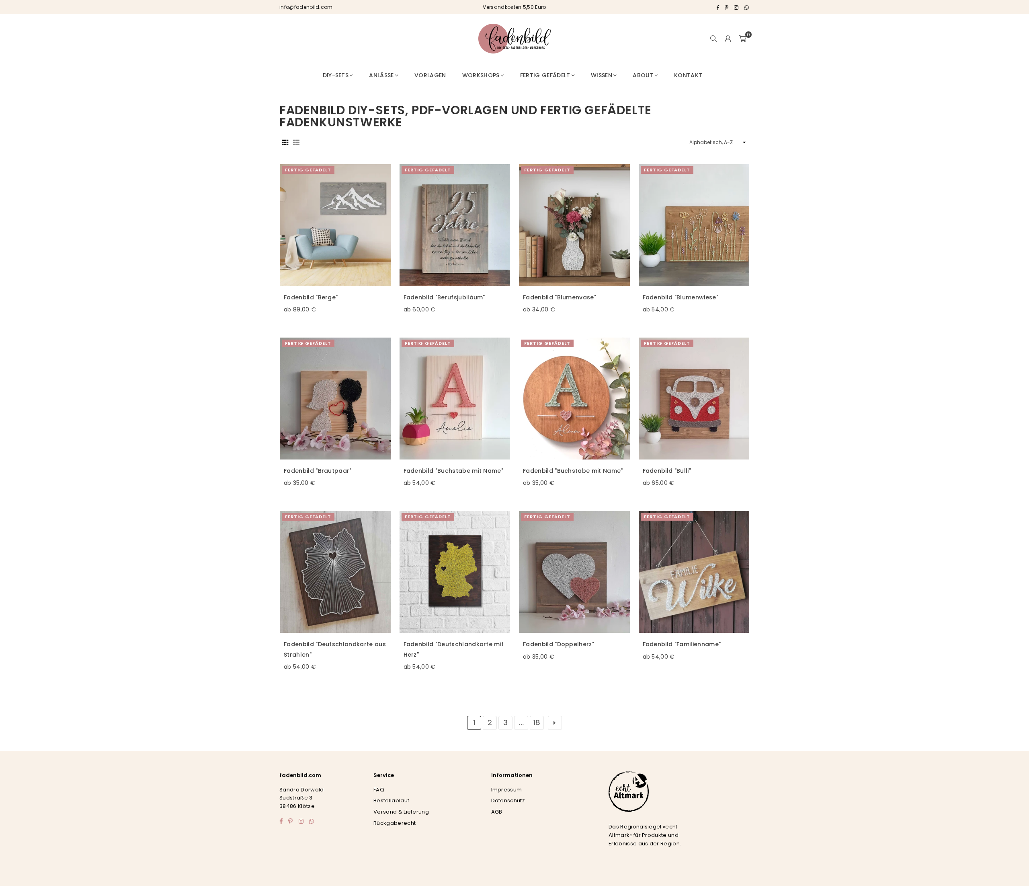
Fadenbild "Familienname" (682, 644)
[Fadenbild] (335, 225)
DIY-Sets (336, 75)
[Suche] (713, 38)
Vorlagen (430, 75)
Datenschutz (508, 800)
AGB (496, 812)
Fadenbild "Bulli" (667, 471)
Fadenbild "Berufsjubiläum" (444, 297)
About (643, 75)
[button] (742, 38)
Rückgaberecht (394, 823)
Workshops (481, 75)
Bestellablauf (391, 800)
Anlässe (381, 75)
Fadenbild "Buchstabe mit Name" (454, 471)
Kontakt (688, 75)
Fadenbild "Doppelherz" (558, 644)
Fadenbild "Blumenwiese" (680, 297)
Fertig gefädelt (545, 75)
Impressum (506, 789)
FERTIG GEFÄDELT (308, 170)
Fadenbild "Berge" (311, 297)
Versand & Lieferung (401, 812)
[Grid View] (285, 142)
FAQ (378, 789)
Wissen (601, 75)
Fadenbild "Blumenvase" (559, 297)
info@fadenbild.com (306, 7)
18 (537, 722)
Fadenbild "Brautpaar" (318, 471)
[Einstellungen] (728, 38)
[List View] (296, 142)
